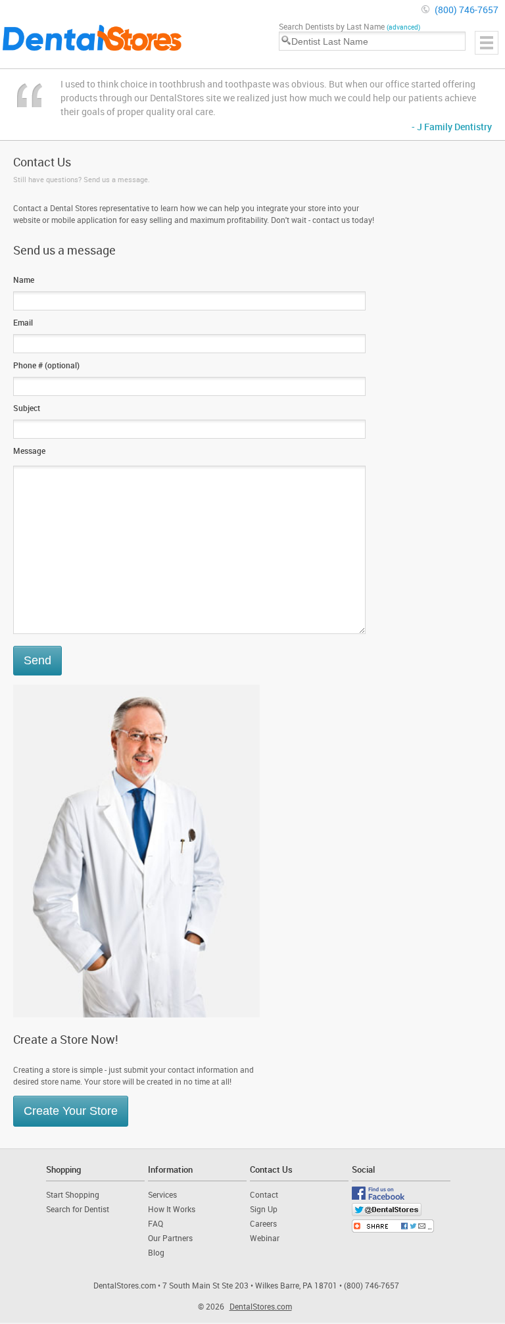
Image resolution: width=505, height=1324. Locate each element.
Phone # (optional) (46, 365)
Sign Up (263, 1209)
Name (23, 279)
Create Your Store (71, 1110)
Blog (156, 1252)
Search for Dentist (77, 1209)
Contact (264, 1194)
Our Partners (170, 1238)
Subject (26, 408)
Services (162, 1194)
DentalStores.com (260, 1306)
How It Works (171, 1209)
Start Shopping (72, 1194)
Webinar (264, 1238)
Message (29, 450)
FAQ (155, 1223)
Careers (263, 1223)
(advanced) (403, 27)
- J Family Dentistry (452, 126)
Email (23, 322)
